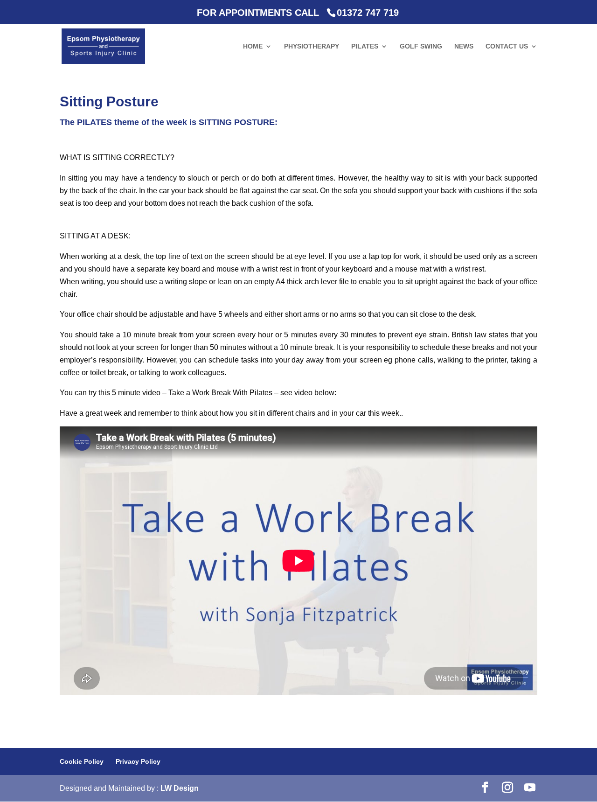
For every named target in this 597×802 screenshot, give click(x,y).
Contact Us (507, 46)
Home (253, 46)
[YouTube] (529, 788)
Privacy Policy (138, 761)
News (463, 46)
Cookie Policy (82, 761)
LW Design (179, 788)
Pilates (364, 46)
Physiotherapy (311, 46)
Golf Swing (421, 46)
